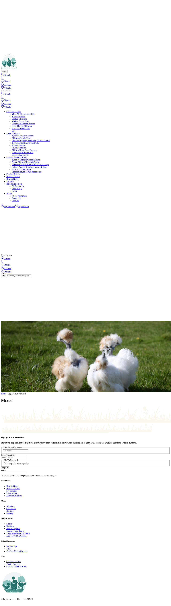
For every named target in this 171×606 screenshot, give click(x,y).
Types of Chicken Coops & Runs (26, 160)
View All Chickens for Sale (23, 114)
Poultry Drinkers (19, 148)
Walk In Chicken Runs (21, 169)
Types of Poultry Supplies (23, 136)
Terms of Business (14, 496)
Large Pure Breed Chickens (23, 124)
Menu (4, 71)
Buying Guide (12, 179)
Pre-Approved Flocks (21, 128)
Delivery (10, 181)
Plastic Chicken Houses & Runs (25, 162)
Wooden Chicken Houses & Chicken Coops (30, 164)
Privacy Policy (12, 493)
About (9, 193)
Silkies (9, 524)
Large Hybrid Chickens (22, 126)
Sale (13, 131)
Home (3, 394)
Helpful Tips (17, 188)
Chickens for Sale (13, 112)
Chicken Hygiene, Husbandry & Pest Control (31, 140)
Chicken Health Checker (16, 551)
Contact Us (16, 198)
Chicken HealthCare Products (24, 150)
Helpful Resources (14, 184)
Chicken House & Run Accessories (27, 172)
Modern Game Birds (20, 121)
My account (11, 491)
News (14, 191)
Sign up (5, 468)
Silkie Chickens (18, 116)
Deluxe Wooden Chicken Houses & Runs (29, 167)
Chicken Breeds (13, 174)
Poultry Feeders (18, 145)
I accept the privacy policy (17, 463)
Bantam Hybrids (13, 528)
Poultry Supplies (13, 133)
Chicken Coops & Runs (16, 157)
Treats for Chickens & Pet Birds (25, 143)
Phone (3, 470)
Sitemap (9, 513)
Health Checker (13, 176)
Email (8, 455)
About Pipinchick (19, 196)
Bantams (10, 526)
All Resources (18, 186)
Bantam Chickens (19, 119)
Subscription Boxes (20, 155)
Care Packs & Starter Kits (22, 152)
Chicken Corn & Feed (21, 138)
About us (10, 506)
